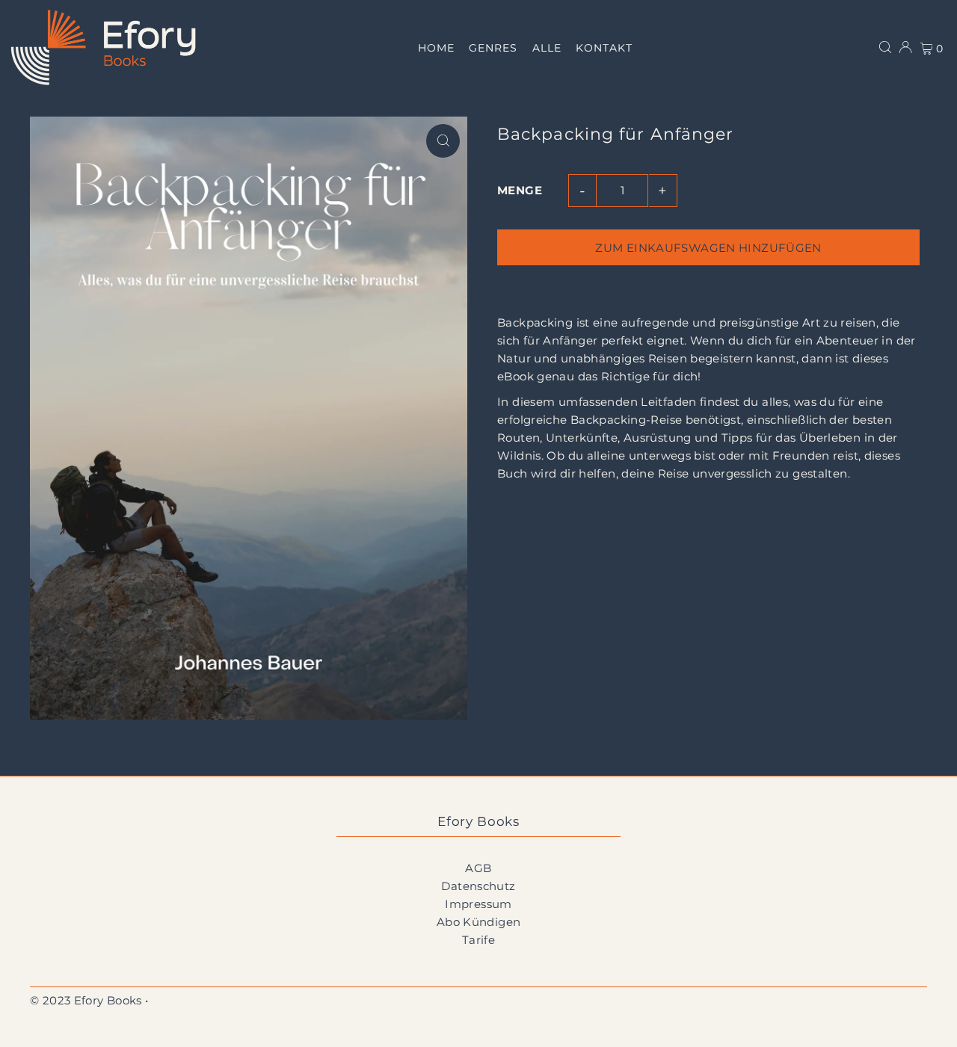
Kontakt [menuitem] (604, 48)
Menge (519, 190)
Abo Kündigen (479, 922)
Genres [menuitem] (493, 48)
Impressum (478, 904)
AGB (478, 868)
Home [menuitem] (436, 48)
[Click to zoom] (443, 141)
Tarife (478, 940)
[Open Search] (885, 47)
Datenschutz (478, 886)
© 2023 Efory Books (86, 1000)
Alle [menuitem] (546, 48)
